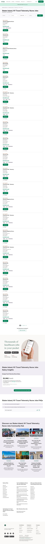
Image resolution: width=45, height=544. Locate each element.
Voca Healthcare (5, 515)
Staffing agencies (29, 530)
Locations (12, 1)
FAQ (36, 528)
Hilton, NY (4, 485)
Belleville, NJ (32, 489)
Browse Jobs (8, 1)
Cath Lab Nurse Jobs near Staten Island (22, 487)
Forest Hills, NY (5, 494)
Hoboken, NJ (32, 493)
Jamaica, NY (4, 496)
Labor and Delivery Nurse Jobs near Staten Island (22, 504)
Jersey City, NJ (32, 494)
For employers (29, 526)
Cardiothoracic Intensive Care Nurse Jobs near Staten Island (22, 500)
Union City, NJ (32, 496)
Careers (37, 530)
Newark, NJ (32, 490)
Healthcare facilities (30, 528)
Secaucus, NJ (32, 497)
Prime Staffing (5, 513)
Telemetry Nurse (11, 7)
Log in (36, 1)
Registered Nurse (4, 7)
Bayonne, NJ (32, 498)
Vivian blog (20, 530)
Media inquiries (38, 533)
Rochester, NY (5, 486)
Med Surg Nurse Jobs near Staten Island (22, 502)
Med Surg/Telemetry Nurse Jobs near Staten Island (22, 496)
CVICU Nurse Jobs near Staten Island (22, 490)
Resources (22, 1)
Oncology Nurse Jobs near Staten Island (22, 492)
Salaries (20, 528)
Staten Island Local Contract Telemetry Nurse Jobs (21, 512)
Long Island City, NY (6, 497)
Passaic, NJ (32, 486)
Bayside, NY (4, 493)
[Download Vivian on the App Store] (7, 352)
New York (16, 7)
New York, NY (5, 489)
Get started (25, 4)
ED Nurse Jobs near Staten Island (22, 497)
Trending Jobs (29, 1)
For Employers (18, 1)
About (37, 526)
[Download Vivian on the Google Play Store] (15, 352)
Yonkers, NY (4, 490)
